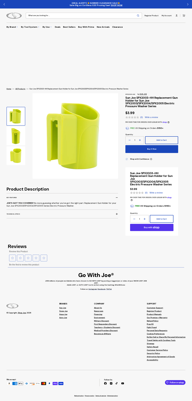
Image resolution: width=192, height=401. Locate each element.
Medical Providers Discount (106, 330)
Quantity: (129, 135)
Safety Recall (152, 347)
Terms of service (100, 396)
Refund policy (79, 396)
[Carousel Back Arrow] (4, 4)
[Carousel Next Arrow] (187, 4)
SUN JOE (143, 94)
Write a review (151, 117)
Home (9, 89)
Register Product (154, 311)
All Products (20, 89)
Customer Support (155, 308)
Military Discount (101, 321)
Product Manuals (154, 314)
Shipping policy (112, 396)
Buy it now (151, 149)
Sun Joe (62, 308)
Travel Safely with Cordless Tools (161, 340)
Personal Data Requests (157, 330)
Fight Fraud (152, 327)
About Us (98, 308)
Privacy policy (89, 396)
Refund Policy (152, 321)
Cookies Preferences (156, 334)
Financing (98, 314)
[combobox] (84, 16)
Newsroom (98, 311)
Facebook (101, 289)
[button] (176, 15)
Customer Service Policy (157, 350)
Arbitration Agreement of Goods (161, 357)
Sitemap (150, 344)
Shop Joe (22, 313)
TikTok (109, 289)
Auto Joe (63, 318)
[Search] (138, 15)
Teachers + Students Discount (107, 327)
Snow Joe (63, 311)
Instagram (93, 289)
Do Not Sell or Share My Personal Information (166, 337)
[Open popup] (151, 159)
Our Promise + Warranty (157, 318)
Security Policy (153, 353)
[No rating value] (132, 117)
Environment (99, 318)
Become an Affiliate (102, 334)
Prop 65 (150, 324)
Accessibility (152, 360)
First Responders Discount (105, 324)
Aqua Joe (63, 314)
